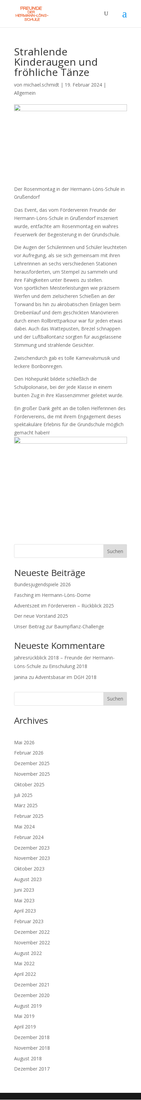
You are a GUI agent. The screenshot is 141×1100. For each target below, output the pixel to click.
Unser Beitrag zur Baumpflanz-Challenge (59, 626)
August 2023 (28, 879)
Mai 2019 (24, 1016)
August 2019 (28, 1006)
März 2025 (26, 805)
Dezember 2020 (32, 995)
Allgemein (25, 93)
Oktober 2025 (29, 784)
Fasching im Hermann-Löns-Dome (52, 595)
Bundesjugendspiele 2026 (42, 584)
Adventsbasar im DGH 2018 (66, 677)
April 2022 (25, 974)
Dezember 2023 (32, 847)
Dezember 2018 (32, 1037)
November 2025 (32, 774)
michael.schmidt (41, 84)
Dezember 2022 (32, 932)
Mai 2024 (24, 826)
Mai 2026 (24, 742)
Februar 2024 (28, 837)
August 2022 (28, 953)
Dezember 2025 (32, 763)
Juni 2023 (24, 890)
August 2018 (28, 1058)
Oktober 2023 (29, 868)
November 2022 (32, 942)
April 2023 (25, 910)
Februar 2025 (28, 816)
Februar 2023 (28, 921)
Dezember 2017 (32, 1068)
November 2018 (32, 1048)
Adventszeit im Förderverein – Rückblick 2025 (64, 605)
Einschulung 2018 (68, 666)
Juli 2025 (23, 795)
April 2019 (25, 1026)
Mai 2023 (24, 900)
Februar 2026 (28, 752)
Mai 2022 (24, 963)
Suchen (115, 551)
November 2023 (32, 858)
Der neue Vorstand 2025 (41, 616)
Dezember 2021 (32, 984)
